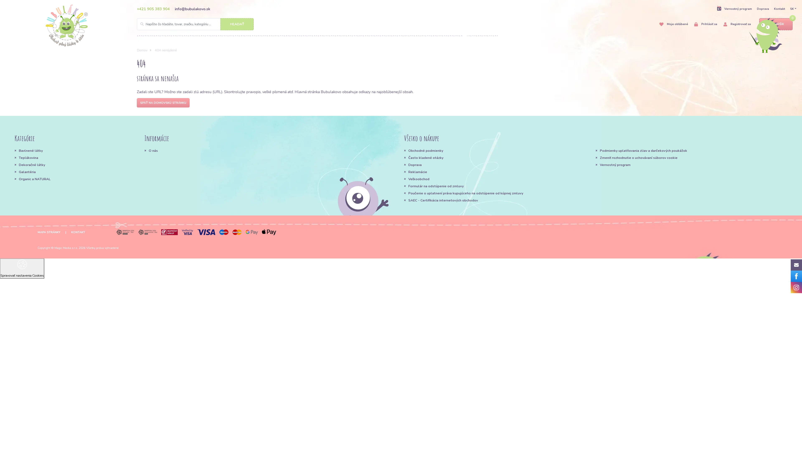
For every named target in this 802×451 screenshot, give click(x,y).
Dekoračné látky (32, 165)
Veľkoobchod (418, 179)
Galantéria (27, 172)
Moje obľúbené (677, 24)
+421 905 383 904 (153, 8)
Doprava (763, 9)
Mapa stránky (49, 232)
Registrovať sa (740, 24)
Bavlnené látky (31, 150)
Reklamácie (417, 172)
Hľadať (237, 24)
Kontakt (779, 9)
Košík (779, 24)
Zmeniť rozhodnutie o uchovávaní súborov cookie (639, 158)
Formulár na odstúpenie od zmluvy (436, 186)
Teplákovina (28, 158)
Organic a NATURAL (35, 179)
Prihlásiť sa (708, 24)
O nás (153, 150)
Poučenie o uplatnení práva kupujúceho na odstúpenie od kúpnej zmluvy (465, 193)
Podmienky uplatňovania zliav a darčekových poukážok (643, 150)
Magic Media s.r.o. (66, 248)
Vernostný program (738, 9)
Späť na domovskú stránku (163, 103)
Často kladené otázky (425, 158)
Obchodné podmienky (425, 150)
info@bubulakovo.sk (192, 8)
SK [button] (792, 9)
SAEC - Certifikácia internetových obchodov (443, 200)
